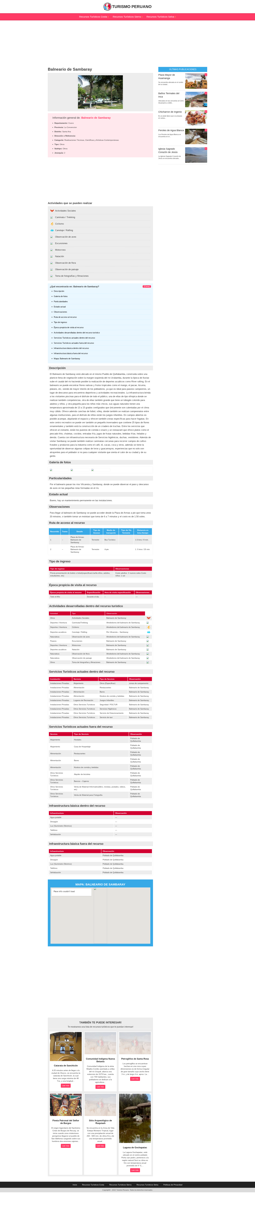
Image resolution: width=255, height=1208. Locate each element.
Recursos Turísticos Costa (93, 16)
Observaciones (60, 312)
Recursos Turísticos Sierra (127, 16)
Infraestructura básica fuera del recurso (71, 353)
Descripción (59, 291)
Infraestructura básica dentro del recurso (71, 348)
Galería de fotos (61, 296)
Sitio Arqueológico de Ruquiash (100, 1121)
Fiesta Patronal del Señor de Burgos (65, 1121)
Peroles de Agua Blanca (171, 130)
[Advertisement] (127, 39)
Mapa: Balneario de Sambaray (67, 358)
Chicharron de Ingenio (170, 112)
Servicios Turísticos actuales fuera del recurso (74, 343)
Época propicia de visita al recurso (69, 327)
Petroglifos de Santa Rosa (135, 1059)
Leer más (65, 1086)
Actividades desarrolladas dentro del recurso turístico (77, 332)
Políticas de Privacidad (172, 1185)
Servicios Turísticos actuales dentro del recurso (74, 338)
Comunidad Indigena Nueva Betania (100, 1060)
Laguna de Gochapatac (135, 1147)
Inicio (75, 1185)
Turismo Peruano (132, 6)
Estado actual (60, 307)
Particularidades (61, 301)
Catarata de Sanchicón (66, 1065)
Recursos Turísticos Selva (160, 16)
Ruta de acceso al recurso (65, 317)
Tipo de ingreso (60, 322)
